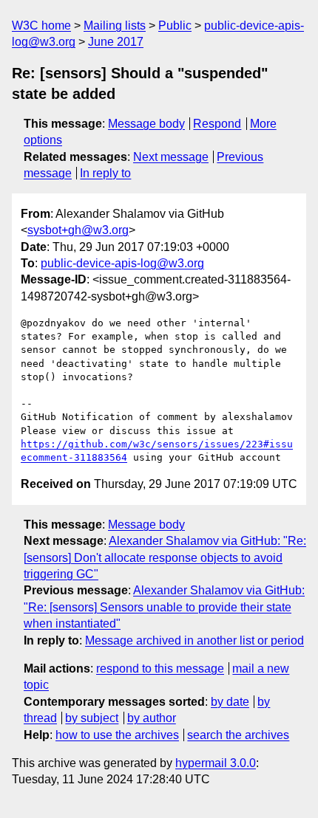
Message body (146, 123)
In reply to (105, 173)
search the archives (238, 735)
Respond (217, 123)
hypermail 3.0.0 (215, 763)
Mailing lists (115, 25)
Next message (171, 157)
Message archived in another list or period (194, 640)
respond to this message (160, 668)
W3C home (41, 25)
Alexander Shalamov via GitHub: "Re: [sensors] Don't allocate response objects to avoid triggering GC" (165, 557)
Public (175, 25)
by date (230, 701)
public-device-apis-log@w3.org (122, 263)
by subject (91, 718)
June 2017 (115, 41)
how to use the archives (117, 735)
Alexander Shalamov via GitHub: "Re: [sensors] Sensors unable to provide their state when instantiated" (164, 607)
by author (151, 718)
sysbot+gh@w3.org (78, 230)
